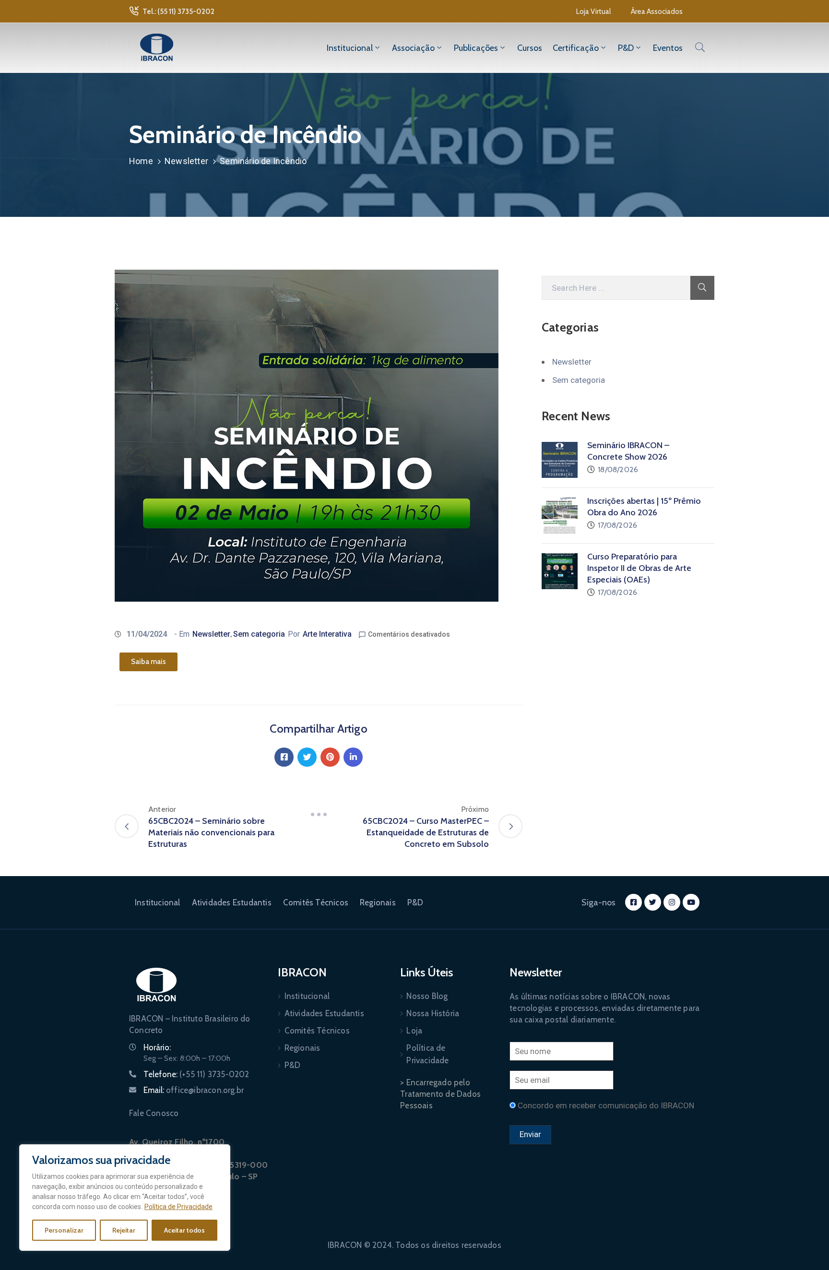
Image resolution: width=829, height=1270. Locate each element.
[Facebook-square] (633, 902)
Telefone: (196, 1074)
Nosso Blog (427, 996)
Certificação (576, 48)
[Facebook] (284, 757)
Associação (413, 48)
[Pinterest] (330, 757)
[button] (593, 11)
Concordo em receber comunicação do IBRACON (606, 1105)
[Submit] (702, 288)
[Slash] (319, 815)
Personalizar (64, 1230)
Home (141, 161)
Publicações (476, 48)
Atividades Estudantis (232, 902)
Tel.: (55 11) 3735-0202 (178, 11)
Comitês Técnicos (315, 902)
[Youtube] (691, 902)
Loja (414, 1030)
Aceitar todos (184, 1230)
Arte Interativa (327, 634)
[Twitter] (307, 757)
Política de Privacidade (178, 1207)
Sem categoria (259, 634)
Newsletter (186, 161)
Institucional (350, 48)
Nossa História (432, 1013)
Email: (193, 1090)
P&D (626, 48)
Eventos (668, 48)
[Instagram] (671, 902)
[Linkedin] (353, 757)
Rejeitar (123, 1230)
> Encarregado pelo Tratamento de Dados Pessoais (440, 1094)
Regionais (378, 902)
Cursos (529, 48)
